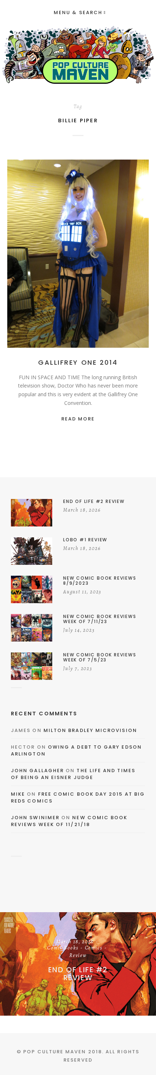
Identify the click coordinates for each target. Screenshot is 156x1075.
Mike (18, 794)
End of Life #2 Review (78, 974)
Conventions (89, 255)
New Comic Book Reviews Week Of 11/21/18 (69, 821)
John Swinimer (35, 817)
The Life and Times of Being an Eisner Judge (73, 774)
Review (78, 956)
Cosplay (121, 255)
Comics (94, 948)
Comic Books (62, 948)
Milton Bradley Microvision (90, 730)
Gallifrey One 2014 (78, 362)
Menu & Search (78, 12)
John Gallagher (37, 770)
